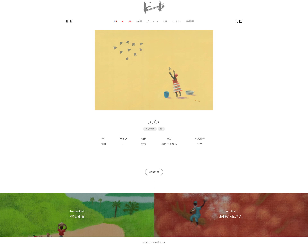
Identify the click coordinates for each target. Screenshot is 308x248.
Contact (154, 172)
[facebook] (71, 21)
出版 (165, 21)
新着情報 (190, 21)
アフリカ (149, 128)
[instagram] (67, 21)
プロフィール (152, 21)
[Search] (236, 21)
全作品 (139, 21)
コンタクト (176, 21)
